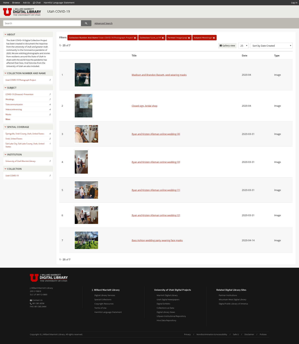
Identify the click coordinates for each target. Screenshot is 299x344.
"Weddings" (203, 37)
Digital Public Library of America (233, 303)
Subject (11, 87)
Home (6, 2)
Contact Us (37, 300)
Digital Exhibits (163, 303)
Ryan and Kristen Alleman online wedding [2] (156, 215)
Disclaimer (249, 334)
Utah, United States (14, 138)
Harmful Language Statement (59, 2)
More (8, 119)
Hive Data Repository (166, 320)
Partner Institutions (228, 295)
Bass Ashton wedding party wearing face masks (157, 240)
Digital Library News (166, 312)
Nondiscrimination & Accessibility (212, 334)
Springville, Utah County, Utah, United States (25, 133)
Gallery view (228, 45)
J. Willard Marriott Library (41, 288)
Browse (16, 2)
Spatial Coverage (18, 126)
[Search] (86, 23)
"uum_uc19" (151, 37)
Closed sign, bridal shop (144, 105)
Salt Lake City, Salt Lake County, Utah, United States (25, 145)
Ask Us (26, 2)
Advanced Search (104, 23)
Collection (14, 168)
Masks (8, 114)
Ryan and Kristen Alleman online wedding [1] (156, 190)
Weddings (10, 99)
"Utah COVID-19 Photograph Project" (101, 37)
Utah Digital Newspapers (168, 299)
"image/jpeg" (178, 37)
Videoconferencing (14, 109)
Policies (263, 334)
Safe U (236, 334)
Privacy (187, 334)
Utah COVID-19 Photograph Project (21, 80)
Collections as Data (165, 307)
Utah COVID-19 (58, 11)
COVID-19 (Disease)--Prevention (19, 94)
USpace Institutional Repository (171, 316)
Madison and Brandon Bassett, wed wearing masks (159, 74)
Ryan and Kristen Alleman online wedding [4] (156, 133)
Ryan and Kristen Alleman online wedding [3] (156, 162)
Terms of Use (100, 307)
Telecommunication (14, 104)
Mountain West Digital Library (232, 299)
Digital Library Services (104, 295)
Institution (14, 154)
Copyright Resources (104, 303)
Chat (38, 2)
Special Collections (102, 299)
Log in (294, 2)
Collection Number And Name (26, 73)
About (11, 34)
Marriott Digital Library (167, 295)
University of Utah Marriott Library (20, 161)
